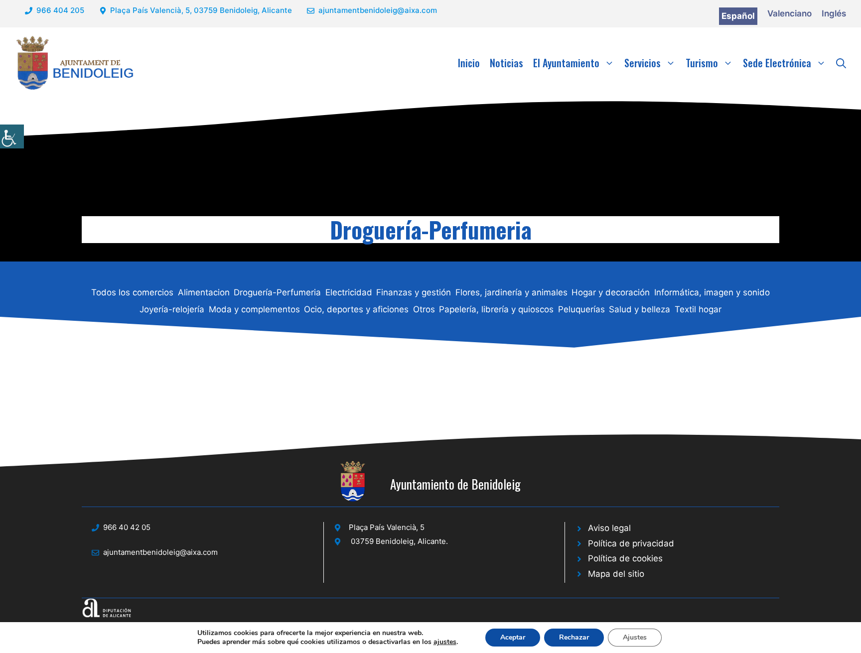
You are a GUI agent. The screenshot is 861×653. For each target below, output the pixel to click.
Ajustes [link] (635, 637)
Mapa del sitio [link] (616, 574)
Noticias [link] (506, 62)
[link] (12, 136)
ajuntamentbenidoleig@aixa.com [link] (377, 10)
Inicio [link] (469, 62)
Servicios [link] (642, 62)
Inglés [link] (834, 13)
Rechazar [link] (574, 637)
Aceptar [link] (512, 637)
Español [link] (738, 16)
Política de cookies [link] (625, 558)
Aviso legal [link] (609, 528)
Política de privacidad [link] (631, 543)
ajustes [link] (444, 642)
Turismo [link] (702, 62)
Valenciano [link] (789, 13)
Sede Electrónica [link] (777, 62)
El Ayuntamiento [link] (566, 62)
